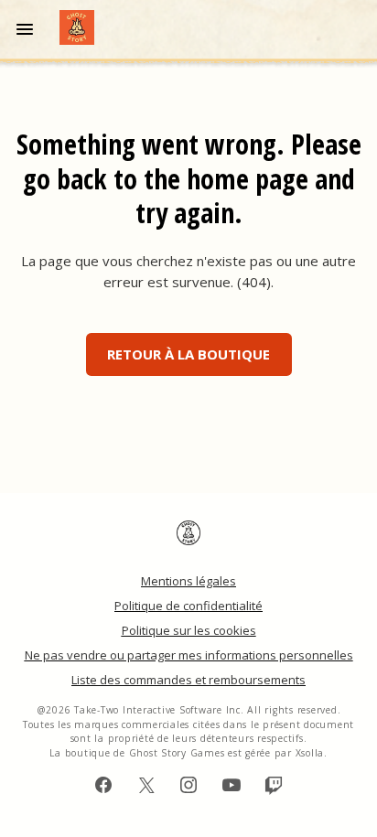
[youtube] (231, 785)
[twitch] (274, 785)
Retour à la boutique (188, 354)
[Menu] (28, 29)
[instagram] (188, 785)
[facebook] (103, 785)
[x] (146, 785)
